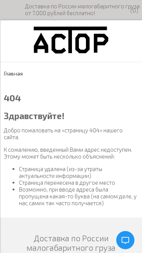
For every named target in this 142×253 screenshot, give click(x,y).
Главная (13, 74)
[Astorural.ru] (71, 51)
